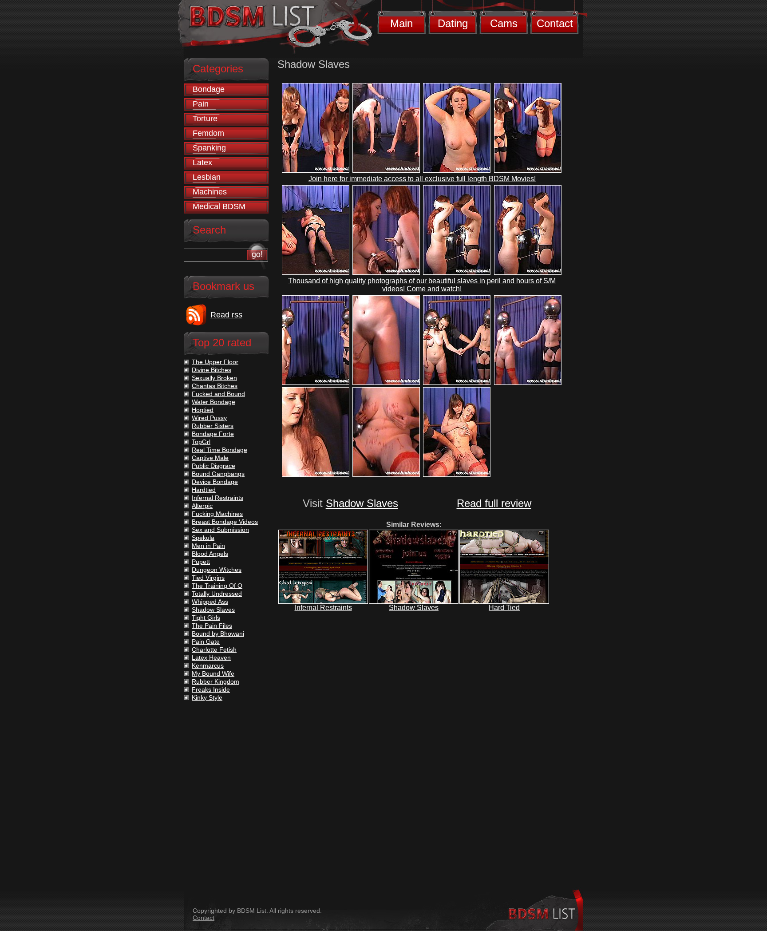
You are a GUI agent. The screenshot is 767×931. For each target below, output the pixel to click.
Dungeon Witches (216, 569)
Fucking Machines (217, 513)
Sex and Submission (220, 529)
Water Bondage (213, 401)
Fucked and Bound (218, 393)
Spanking (209, 147)
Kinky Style (207, 697)
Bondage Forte (213, 433)
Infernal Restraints (323, 607)
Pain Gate (206, 641)
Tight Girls (206, 617)
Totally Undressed (217, 593)
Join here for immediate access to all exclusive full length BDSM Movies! (422, 178)
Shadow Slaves (362, 503)
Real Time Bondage (219, 449)
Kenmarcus (208, 665)
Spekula (203, 537)
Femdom (208, 133)
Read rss (226, 314)
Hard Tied (504, 607)
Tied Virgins (208, 577)
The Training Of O (217, 585)
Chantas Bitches (214, 385)
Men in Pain (208, 545)
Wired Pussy (209, 417)
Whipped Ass (210, 601)
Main (401, 23)
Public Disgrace (213, 465)
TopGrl (201, 441)
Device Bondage (215, 481)
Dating (453, 23)
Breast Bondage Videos (225, 521)
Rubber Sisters (212, 425)
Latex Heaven (211, 657)
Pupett (201, 561)
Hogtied (202, 409)
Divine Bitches (211, 369)
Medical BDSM (219, 206)
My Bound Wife (213, 673)
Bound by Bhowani (218, 633)
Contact (555, 23)
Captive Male (210, 457)
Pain (201, 103)
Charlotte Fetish (214, 649)
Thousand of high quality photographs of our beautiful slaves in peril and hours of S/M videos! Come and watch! (422, 285)
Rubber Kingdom (215, 681)
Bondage (209, 89)
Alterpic (202, 505)
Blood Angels (210, 553)
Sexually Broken (214, 377)
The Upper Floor (215, 361)
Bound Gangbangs (218, 473)
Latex (202, 162)
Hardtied (204, 489)
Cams (504, 23)
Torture (205, 118)
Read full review (494, 503)
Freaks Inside (211, 689)
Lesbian (207, 177)
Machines (210, 191)
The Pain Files (212, 625)
